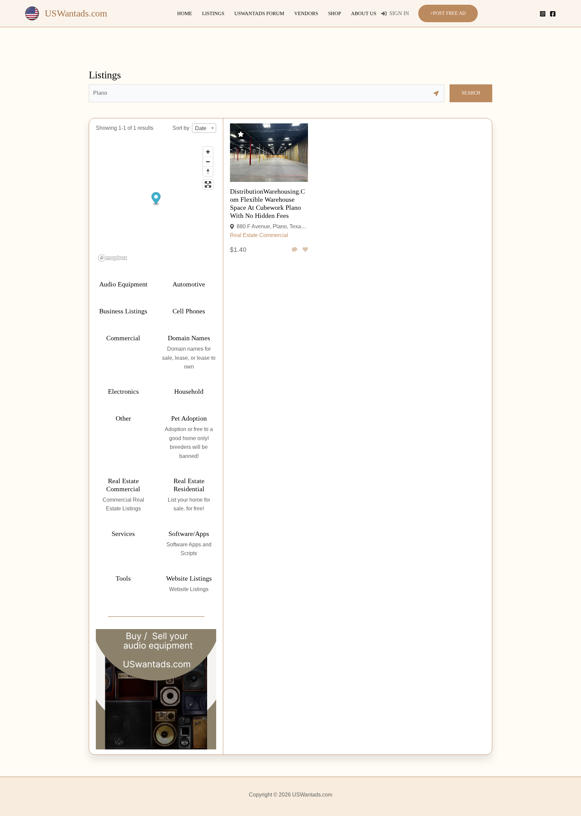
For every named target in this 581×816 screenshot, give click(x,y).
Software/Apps (188, 533)
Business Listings (123, 311)
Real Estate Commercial (259, 235)
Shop (334, 13)
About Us (363, 13)
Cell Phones (188, 311)
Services (123, 533)
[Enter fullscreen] (208, 184)
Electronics (123, 391)
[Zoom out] (208, 161)
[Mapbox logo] (112, 258)
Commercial (123, 338)
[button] (448, 14)
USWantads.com (76, 13)
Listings (213, 13)
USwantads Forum (259, 13)
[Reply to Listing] (294, 249)
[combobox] (204, 128)
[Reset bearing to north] (208, 171)
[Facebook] (553, 14)
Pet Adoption (189, 418)
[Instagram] (543, 14)
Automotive (188, 284)
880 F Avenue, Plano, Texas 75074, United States (272, 226)
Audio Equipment (123, 284)
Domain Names (189, 338)
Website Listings (189, 578)
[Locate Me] (436, 93)
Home (184, 13)
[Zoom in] (208, 152)
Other (123, 418)
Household (188, 391)
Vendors (306, 13)
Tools (123, 578)
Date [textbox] (200, 128)
